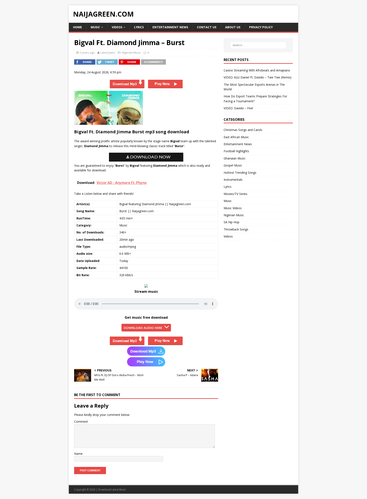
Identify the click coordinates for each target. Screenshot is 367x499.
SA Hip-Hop (231, 222)
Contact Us (206, 27)
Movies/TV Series (235, 194)
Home (77, 27)
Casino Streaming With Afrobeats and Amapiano (257, 70)
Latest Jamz (107, 52)
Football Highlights (236, 151)
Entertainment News (170, 27)
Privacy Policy (261, 27)
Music (95, 27)
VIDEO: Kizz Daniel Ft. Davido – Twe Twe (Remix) (257, 77)
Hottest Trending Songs (240, 173)
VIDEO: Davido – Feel (238, 108)
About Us (232, 27)
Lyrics (139, 27)
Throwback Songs (236, 229)
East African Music (236, 137)
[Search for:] (258, 45)
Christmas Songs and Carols (243, 130)
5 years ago (87, 52)
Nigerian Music (131, 52)
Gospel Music (233, 165)
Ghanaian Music (235, 158)
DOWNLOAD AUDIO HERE (143, 328)
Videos (117, 27)
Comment (81, 421)
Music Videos (233, 208)
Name (78, 454)
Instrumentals (233, 180)
